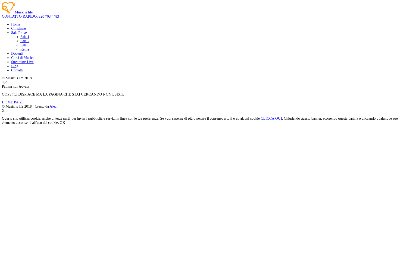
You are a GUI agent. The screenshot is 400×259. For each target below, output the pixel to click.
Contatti (17, 70)
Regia (24, 49)
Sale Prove (19, 33)
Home (15, 24)
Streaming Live (22, 62)
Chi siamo (18, 28)
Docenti (17, 53)
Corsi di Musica (22, 58)
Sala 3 (24, 45)
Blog (14, 66)
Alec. (53, 106)
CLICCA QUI (271, 118)
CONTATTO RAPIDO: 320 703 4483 (30, 16)
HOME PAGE (13, 102)
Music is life (24, 12)
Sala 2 (24, 41)
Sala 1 (24, 37)
